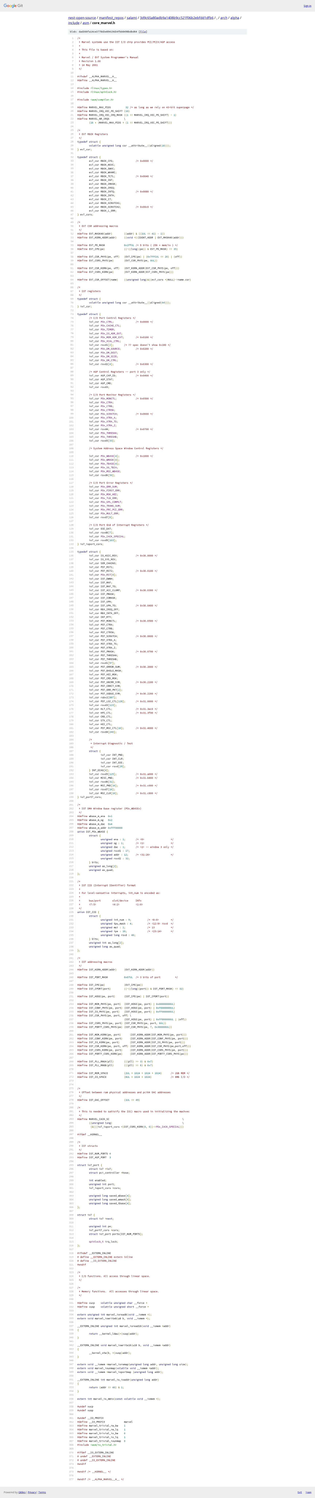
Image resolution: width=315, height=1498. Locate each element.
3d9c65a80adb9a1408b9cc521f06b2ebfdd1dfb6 (176, 18)
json (308, 1492)
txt (300, 1492)
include (73, 23)
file (143, 31)
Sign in (307, 5)
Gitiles (22, 1492)
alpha (234, 18)
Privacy (32, 1492)
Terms (42, 1492)
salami (132, 18)
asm (86, 23)
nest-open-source (82, 18)
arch (223, 18)
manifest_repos (111, 18)
